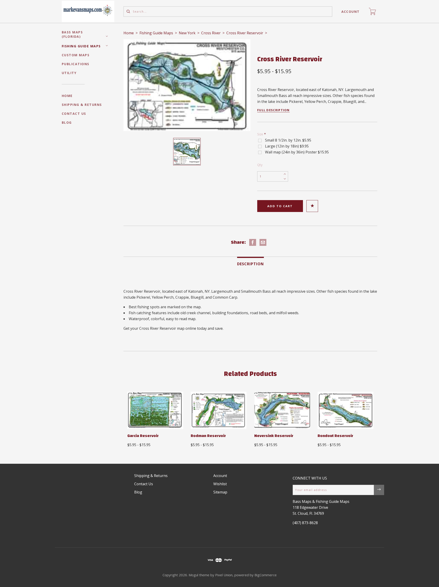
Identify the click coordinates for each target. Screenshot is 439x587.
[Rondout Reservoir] (345, 410)
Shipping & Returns (82, 104)
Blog (67, 122)
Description (250, 263)
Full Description (273, 110)
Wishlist (220, 483)
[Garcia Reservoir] (155, 410)
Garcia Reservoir (143, 436)
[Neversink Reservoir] (282, 410)
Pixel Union (224, 575)
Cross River (211, 32)
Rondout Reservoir (335, 436)
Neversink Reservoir (273, 436)
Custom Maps (76, 55)
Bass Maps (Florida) (72, 34)
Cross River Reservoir (244, 32)
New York (187, 32)
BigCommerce (265, 575)
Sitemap (220, 492)
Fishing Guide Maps (81, 46)
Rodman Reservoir (208, 436)
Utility (69, 73)
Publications (75, 64)
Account (350, 11)
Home (67, 96)
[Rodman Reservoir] (218, 410)
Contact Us (74, 113)
